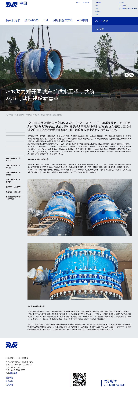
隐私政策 (9, 381)
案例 (96, 15)
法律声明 (9, 384)
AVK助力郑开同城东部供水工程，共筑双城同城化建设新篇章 (38, 115)
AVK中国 (82, 20)
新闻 (96, 6)
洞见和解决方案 (63, 20)
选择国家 (86, 2)
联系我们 (98, 12)
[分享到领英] (127, 75)
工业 (46, 20)
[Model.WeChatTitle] (131, 75)
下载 (96, 9)
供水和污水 (13, 20)
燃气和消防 (31, 20)
